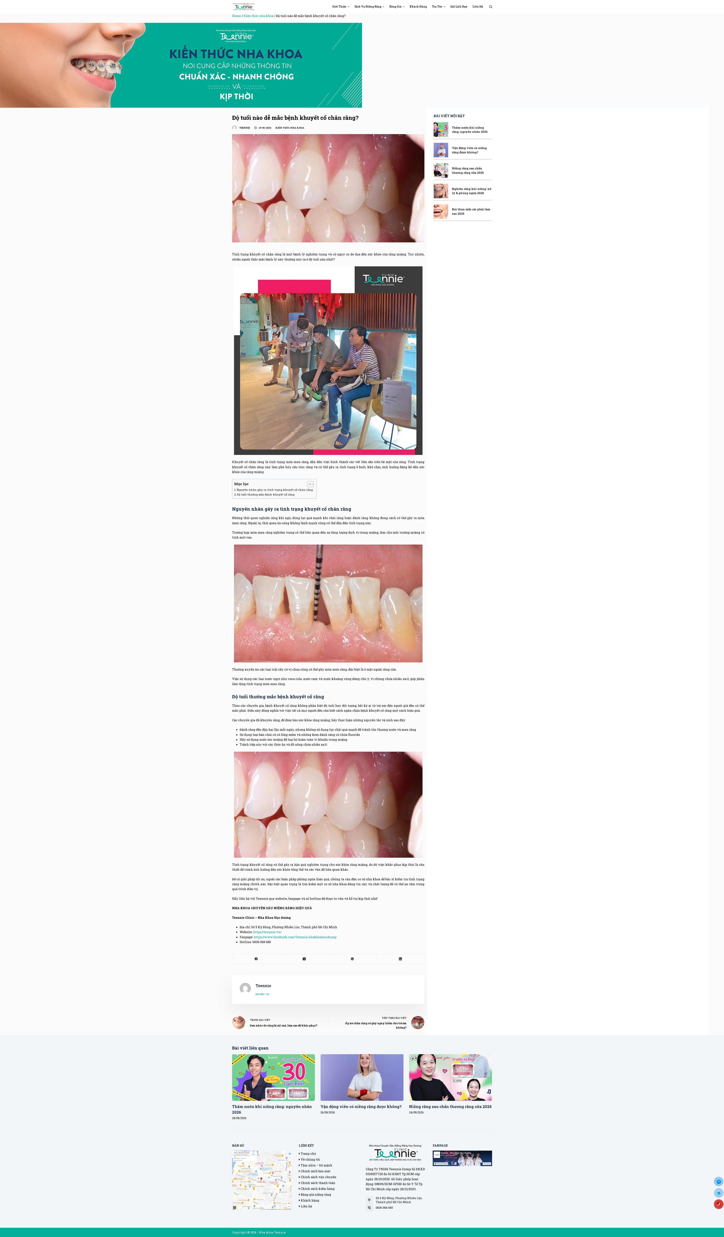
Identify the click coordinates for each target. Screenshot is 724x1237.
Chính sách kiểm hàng (317, 1189)
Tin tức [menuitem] (437, 6)
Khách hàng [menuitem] (418, 6)
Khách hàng (309, 1200)
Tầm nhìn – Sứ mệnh (316, 1165)
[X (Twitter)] (304, 959)
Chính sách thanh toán (317, 1183)
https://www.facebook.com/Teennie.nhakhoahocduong (295, 937)
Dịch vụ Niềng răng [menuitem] (367, 6)
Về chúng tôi (310, 1159)
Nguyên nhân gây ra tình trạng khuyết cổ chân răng (275, 490)
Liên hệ (306, 1206)
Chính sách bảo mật (315, 1171)
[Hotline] (720, 1205)
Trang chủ (308, 1154)
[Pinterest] (352, 959)
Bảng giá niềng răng (315, 1194)
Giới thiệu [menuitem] (339, 6)
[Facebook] (256, 959)
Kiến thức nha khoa (258, 16)
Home (236, 16)
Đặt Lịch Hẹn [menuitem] (458, 6)
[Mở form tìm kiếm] (490, 6)
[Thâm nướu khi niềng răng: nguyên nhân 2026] (273, 1077)
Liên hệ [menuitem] (477, 6)
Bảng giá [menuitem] (395, 6)
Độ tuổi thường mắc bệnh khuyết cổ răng (266, 494)
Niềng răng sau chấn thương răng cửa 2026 (450, 1106)
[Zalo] (720, 1194)
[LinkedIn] (400, 959)
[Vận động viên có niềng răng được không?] (362, 1077)
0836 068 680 (384, 1207)
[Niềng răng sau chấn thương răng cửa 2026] (450, 1077)
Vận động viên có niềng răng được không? (361, 1106)
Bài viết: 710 (262, 994)
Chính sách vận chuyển (318, 1177)
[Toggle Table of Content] (308, 484)
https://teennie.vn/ (267, 932)
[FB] (720, 1183)
